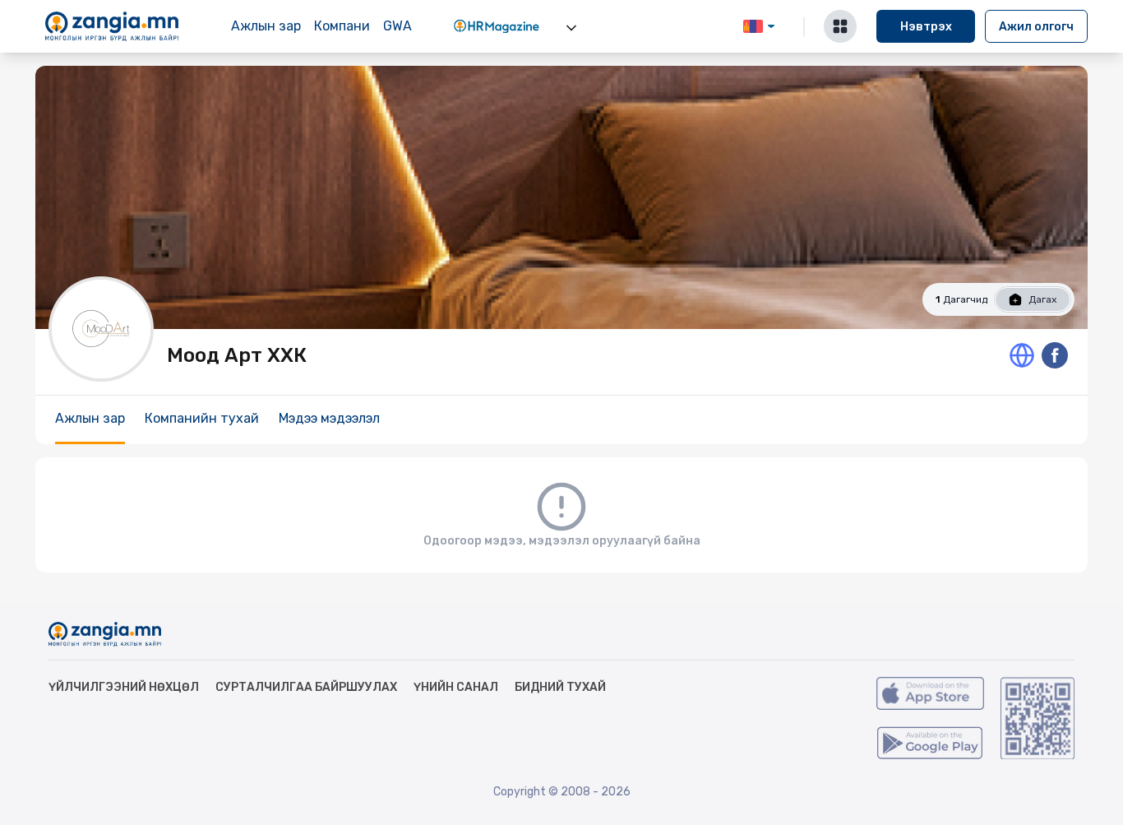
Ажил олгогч (1036, 27)
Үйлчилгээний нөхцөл (124, 687)
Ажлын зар (266, 26)
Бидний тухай (560, 687)
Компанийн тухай (202, 418)
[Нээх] (571, 27)
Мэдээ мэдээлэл (329, 418)
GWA (397, 26)
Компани (342, 26)
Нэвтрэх (926, 27)
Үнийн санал (456, 687)
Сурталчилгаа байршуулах (306, 687)
